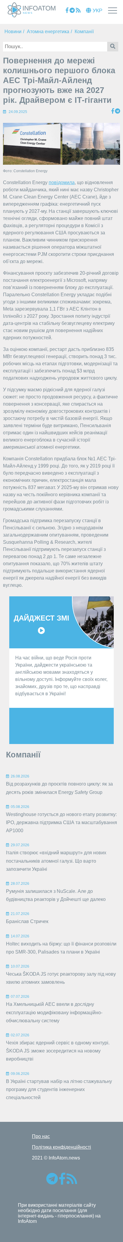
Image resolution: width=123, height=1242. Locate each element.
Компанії (84, 31)
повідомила (62, 182)
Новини (12, 31)
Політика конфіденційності (61, 1147)
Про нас (41, 1136)
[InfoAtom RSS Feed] (78, 10)
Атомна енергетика (48, 31)
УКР (96, 10)
